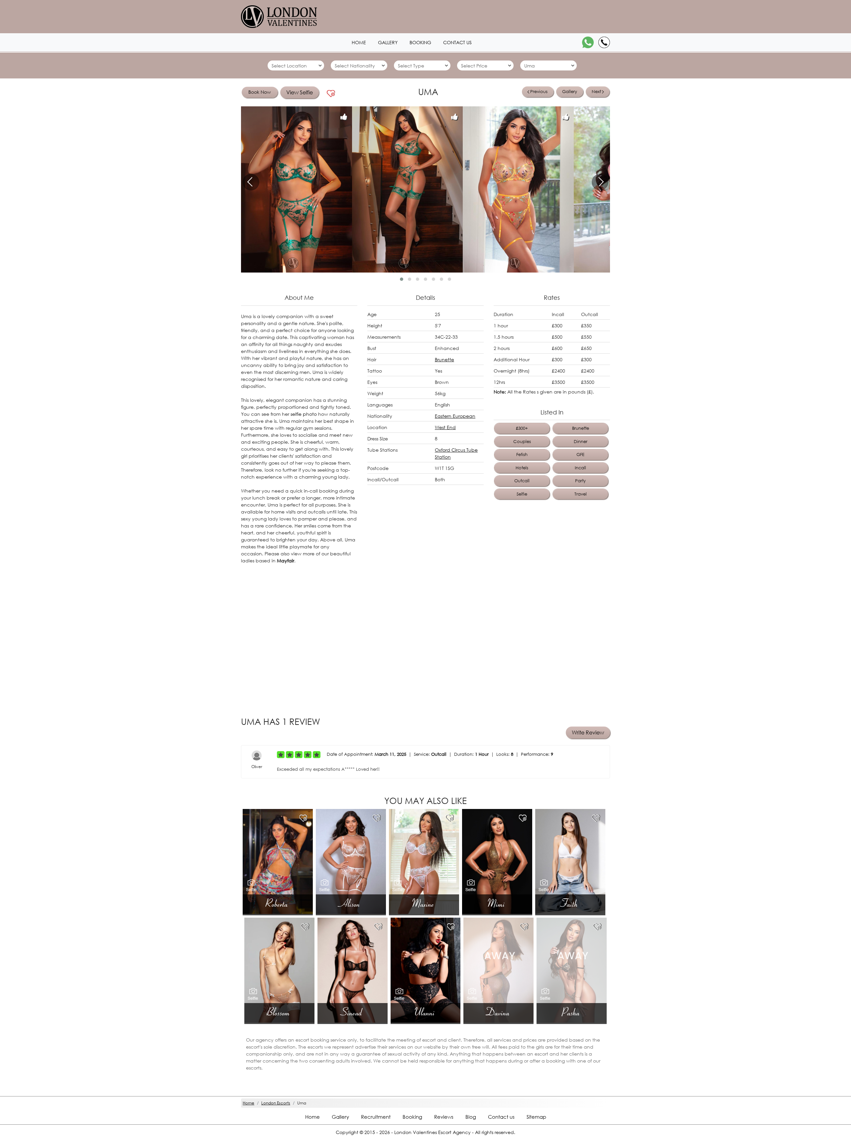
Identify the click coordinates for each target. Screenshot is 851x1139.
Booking (420, 42)
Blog (470, 1116)
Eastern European (455, 416)
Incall (580, 468)
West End (445, 427)
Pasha (572, 1012)
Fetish (522, 454)
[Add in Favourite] (331, 93)
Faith (570, 903)
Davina (498, 1012)
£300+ (522, 428)
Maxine (424, 903)
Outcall (522, 481)
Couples (522, 441)
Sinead (352, 1012)
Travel (580, 494)
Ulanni (425, 1012)
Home (359, 42)
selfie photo (304, 414)
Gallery (388, 42)
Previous (538, 91)
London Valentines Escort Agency (432, 1132)
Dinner (580, 441)
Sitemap (536, 1116)
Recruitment (376, 1116)
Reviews (443, 1116)
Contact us (457, 42)
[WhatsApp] (588, 42)
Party (580, 481)
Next (596, 91)
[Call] (604, 42)
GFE (580, 454)
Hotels (522, 468)
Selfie (522, 494)
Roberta (278, 903)
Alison (351, 903)
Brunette (444, 359)
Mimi (497, 903)
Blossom (279, 1012)
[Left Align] (281, 754)
